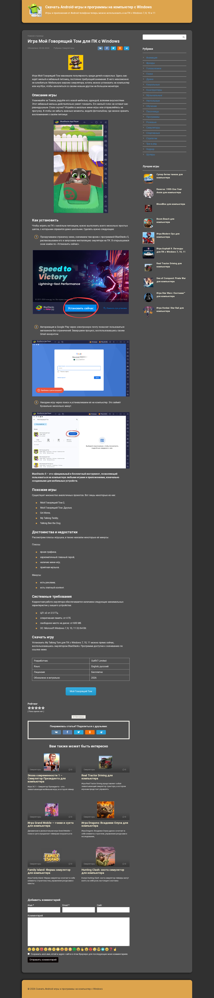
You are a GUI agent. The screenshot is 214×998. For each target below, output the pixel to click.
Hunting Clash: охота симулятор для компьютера (103, 871)
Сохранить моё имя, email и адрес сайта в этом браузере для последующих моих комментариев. (79, 954)
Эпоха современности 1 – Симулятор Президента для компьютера (47, 778)
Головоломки (153, 68)
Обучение (151, 106)
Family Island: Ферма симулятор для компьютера (49, 871)
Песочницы (152, 111)
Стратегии (151, 138)
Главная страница (35, 36)
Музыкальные (154, 95)
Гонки (149, 73)
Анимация (151, 57)
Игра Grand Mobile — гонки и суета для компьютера (51, 824)
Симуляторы (68, 48)
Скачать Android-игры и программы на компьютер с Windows (98, 7)
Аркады (150, 63)
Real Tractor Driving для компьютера (97, 777)
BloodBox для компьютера (170, 204)
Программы (153, 116)
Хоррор (150, 149)
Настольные (153, 100)
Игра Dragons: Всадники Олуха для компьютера (105, 824)
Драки (149, 79)
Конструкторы (154, 90)
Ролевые (151, 122)
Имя (31, 905)
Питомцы (79, 717)
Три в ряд (151, 143)
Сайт (99, 905)
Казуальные (153, 84)
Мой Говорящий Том (81, 691)
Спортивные (153, 133)
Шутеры (150, 154)
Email (65, 905)
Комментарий (35, 915)
